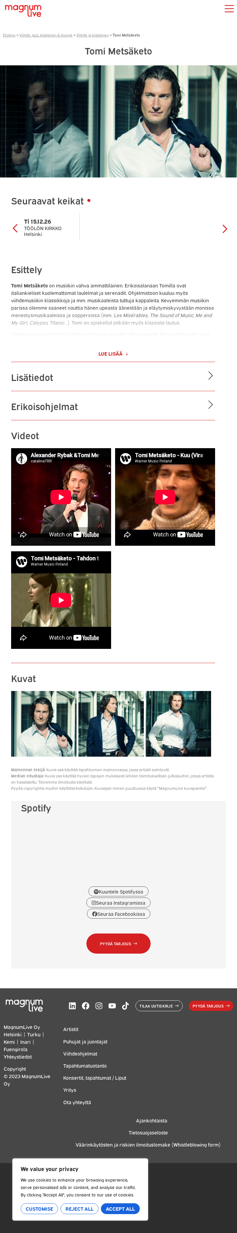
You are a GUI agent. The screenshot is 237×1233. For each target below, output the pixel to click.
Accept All (120, 1208)
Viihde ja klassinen (93, 34)
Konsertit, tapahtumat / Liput (94, 1077)
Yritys (69, 1089)
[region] (80, 1189)
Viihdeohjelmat (80, 1053)
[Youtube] (112, 1006)
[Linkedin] (72, 1006)
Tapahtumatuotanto (85, 1065)
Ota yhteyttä (77, 1102)
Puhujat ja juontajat (85, 1041)
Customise (39, 1208)
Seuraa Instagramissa (120, 902)
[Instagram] (99, 1006)
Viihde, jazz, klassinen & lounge (46, 34)
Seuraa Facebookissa (121, 913)
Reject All (79, 1208)
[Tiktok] (125, 1006)
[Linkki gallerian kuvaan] (44, 754)
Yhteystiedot (18, 1056)
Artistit (70, 1028)
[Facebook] (85, 1006)
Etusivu (9, 34)
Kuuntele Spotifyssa (121, 891)
